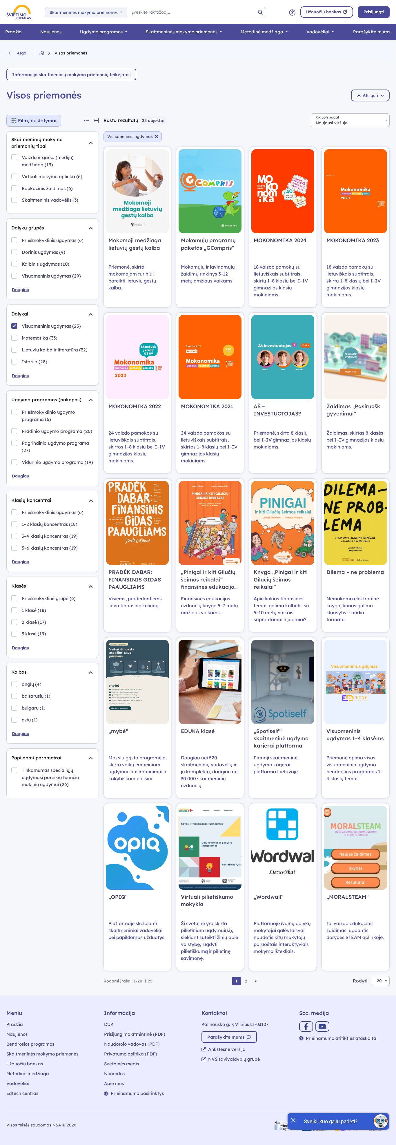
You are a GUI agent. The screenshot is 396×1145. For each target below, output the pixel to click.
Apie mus (114, 1083)
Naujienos (50, 31)
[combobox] (350, 120)
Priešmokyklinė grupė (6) (49, 598)
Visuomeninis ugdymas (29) (51, 276)
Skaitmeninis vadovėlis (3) (50, 200)
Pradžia (13, 31)
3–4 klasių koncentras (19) (50, 536)
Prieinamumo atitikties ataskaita (341, 1038)
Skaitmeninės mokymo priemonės (182, 31)
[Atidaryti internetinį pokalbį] (381, 1121)
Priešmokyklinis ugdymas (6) (52, 240)
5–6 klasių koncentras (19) (50, 548)
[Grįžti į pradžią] (47, 53)
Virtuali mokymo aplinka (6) (52, 176)
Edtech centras (22, 1093)
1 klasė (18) (34, 610)
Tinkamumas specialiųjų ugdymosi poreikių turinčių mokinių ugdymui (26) (50, 777)
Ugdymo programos (102, 31)
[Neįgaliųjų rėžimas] (292, 12)
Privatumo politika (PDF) (130, 1054)
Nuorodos (114, 1073)
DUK (109, 1024)
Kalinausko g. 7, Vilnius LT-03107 (234, 1024)
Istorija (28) (34, 361)
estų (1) (30, 720)
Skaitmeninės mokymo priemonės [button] (84, 12)
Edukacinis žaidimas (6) (47, 188)
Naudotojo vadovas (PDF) (132, 1044)
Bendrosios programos (30, 1044)
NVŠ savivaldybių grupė (234, 1059)
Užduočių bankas (24, 1063)
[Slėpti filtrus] (96, 120)
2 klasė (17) (34, 622)
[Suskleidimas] (91, 142)
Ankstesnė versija (227, 1049)
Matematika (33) (39, 338)
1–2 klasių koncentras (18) (49, 524)
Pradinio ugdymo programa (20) (57, 431)
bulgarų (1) (34, 708)
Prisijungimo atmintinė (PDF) (134, 1034)
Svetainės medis (121, 1063)
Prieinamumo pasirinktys (137, 1093)
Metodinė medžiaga (262, 31)
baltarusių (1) (36, 696)
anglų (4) (31, 684)
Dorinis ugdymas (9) (43, 252)
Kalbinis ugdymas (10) (45, 264)
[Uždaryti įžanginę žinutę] (293, 1119)
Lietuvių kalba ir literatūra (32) (55, 350)
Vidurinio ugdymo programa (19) (57, 462)
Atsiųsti (370, 95)
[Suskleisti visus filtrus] (86, 120)
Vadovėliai (318, 31)
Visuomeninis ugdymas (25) (51, 326)
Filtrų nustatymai (39, 119)
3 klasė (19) (34, 634)
